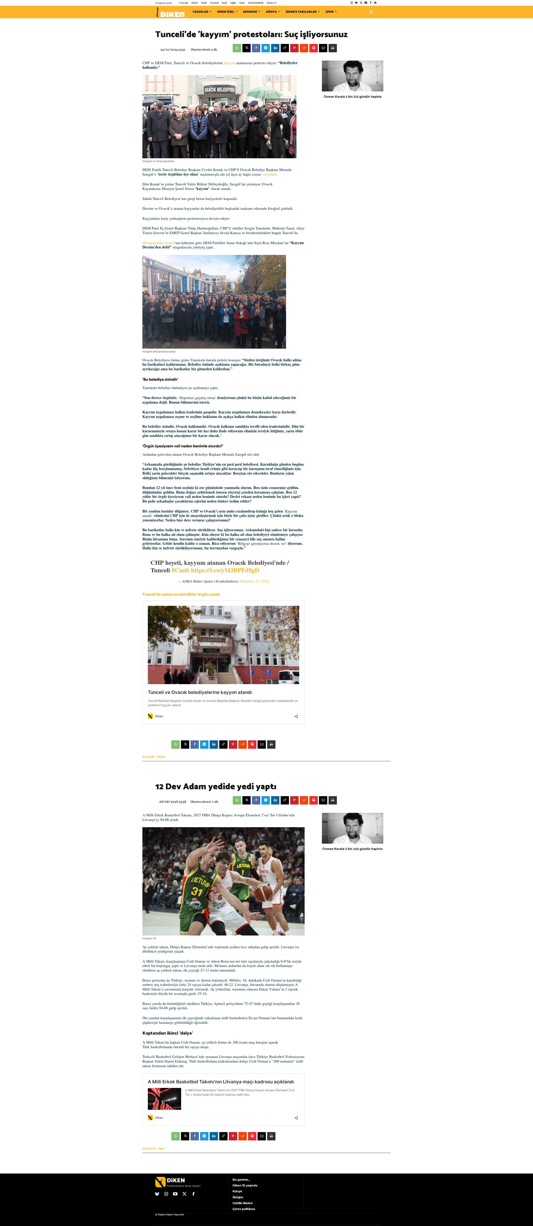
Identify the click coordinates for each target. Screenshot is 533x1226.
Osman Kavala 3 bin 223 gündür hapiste (352, 97)
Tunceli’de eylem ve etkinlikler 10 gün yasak (181, 594)
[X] (246, 48)
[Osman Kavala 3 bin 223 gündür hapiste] (352, 76)
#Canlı (180, 569)
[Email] (323, 48)
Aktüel (161, 756)
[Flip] (313, 48)
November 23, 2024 (254, 581)
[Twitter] (361, 3)
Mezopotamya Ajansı (158, 242)
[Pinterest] (294, 48)
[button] (371, 12)
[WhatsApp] (237, 48)
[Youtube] (366, 3)
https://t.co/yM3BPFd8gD (225, 569)
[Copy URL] (285, 48)
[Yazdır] (333, 48)
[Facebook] (370, 3)
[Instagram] (351, 3)
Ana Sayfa (148, 756)
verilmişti (269, 174)
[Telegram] (266, 48)
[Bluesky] (356, 3)
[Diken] (169, 12)
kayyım (229, 62)
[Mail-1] (375, 3)
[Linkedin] (275, 48)
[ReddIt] (304, 48)
